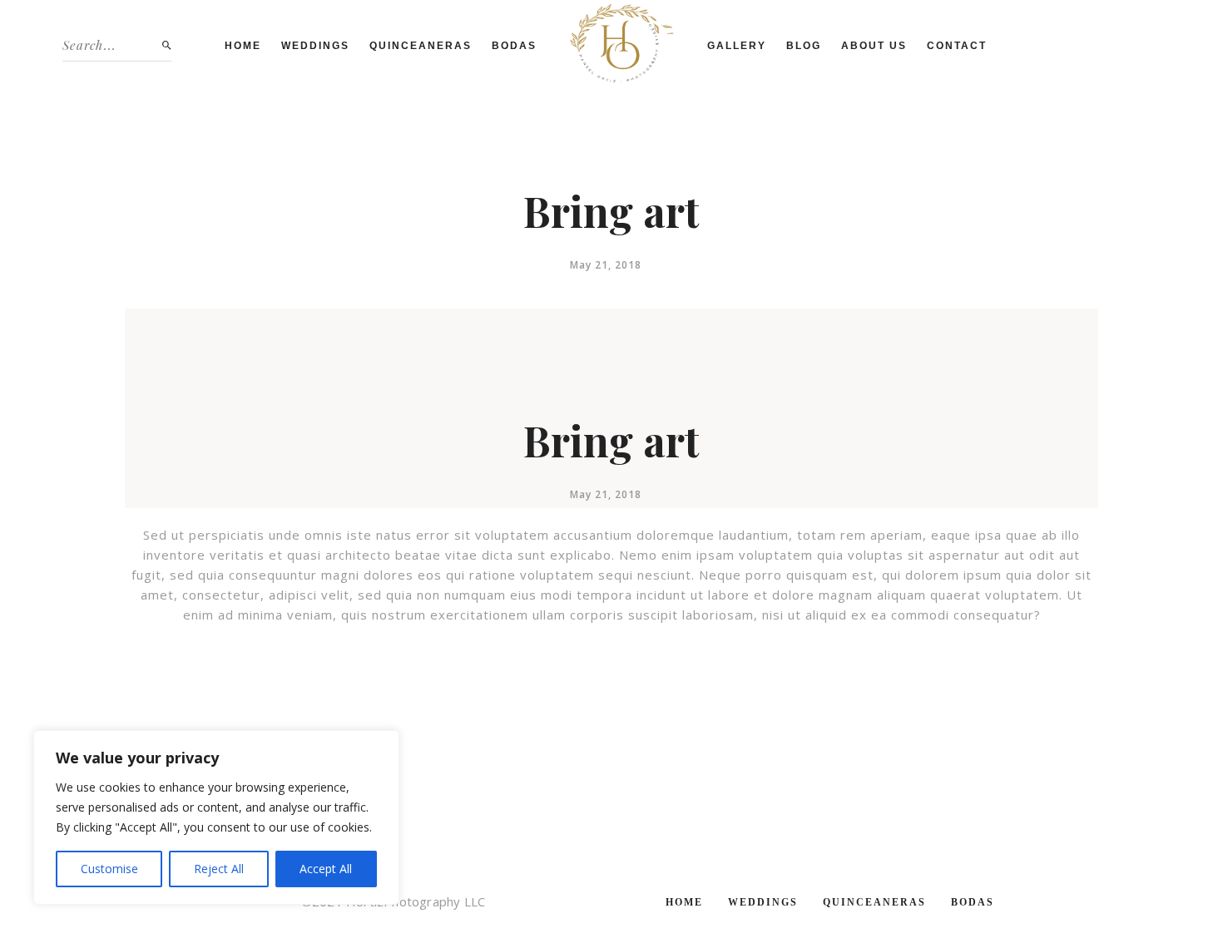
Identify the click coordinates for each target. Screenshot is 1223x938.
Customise (109, 868)
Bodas (514, 46)
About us (874, 46)
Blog (803, 46)
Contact (957, 46)
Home (243, 46)
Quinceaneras (420, 46)
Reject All (219, 868)
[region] (216, 817)
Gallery (736, 46)
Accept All (326, 868)
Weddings (315, 46)
